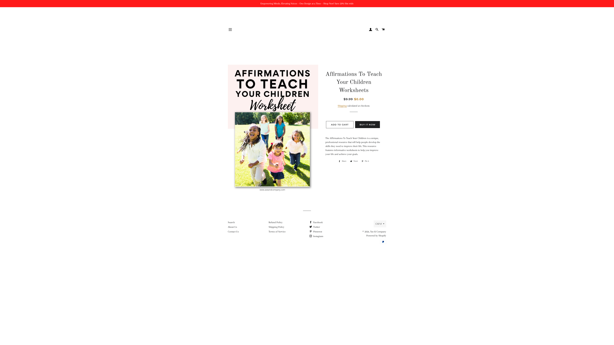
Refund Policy (276, 222)
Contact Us (233, 231)
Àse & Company (378, 231)
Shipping (342, 105)
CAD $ (378, 223)
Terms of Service (277, 231)
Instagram (318, 236)
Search (231, 222)
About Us (232, 227)
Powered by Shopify (376, 235)
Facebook (318, 222)
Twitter (316, 227)
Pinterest (317, 231)
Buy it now (367, 124)
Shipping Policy (276, 227)
